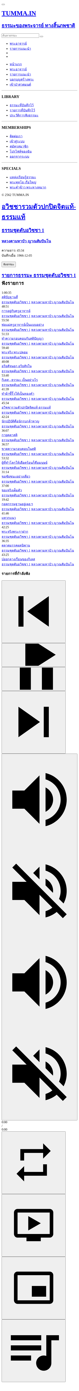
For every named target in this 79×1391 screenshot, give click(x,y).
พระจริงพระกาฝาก (15, 531)
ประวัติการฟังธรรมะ (24, 115)
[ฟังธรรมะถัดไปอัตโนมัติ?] (34, 1162)
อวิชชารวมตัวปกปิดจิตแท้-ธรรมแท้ (26, 407)
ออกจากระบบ (19, 156)
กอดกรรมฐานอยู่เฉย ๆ (17, 504)
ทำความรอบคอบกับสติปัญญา (23, 338)
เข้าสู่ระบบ (17, 141)
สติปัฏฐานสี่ (10, 297)
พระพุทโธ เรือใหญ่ (23, 182)
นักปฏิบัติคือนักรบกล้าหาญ (20, 421)
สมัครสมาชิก (19, 146)
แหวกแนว (9, 518)
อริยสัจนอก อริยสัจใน (17, 366)
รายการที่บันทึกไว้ (22, 110)
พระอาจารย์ (18, 43)
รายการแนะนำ (20, 48)
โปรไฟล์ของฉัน (21, 151)
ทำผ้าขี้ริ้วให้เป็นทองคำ (18, 393)
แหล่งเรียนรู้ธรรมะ (23, 177)
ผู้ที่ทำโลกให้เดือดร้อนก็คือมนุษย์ (24, 462)
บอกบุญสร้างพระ (22, 79)
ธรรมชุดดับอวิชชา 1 (16, 302)
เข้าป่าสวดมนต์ (20, 84)
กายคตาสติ (9, 435)
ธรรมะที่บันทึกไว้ (22, 105)
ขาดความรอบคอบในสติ (19, 449)
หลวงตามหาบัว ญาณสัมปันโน (52, 302)
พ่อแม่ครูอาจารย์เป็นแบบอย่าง (23, 324)
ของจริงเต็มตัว (12, 490)
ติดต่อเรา (16, 136)
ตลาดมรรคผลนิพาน (16, 545)
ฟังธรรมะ (8, 264)
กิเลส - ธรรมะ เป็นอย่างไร (20, 380)
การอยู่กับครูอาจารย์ (16, 311)
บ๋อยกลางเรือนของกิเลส (18, 559)
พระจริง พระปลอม (15, 352)
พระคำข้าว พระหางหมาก (28, 187)
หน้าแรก (16, 64)
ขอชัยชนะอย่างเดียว (16, 476)
